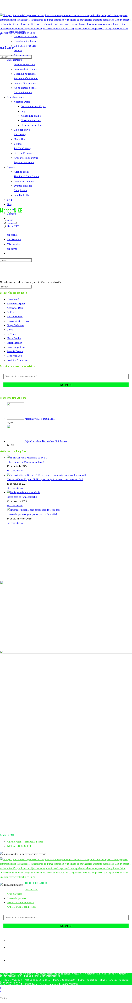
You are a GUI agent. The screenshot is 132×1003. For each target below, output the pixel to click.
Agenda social (21, 171)
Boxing (18, 143)
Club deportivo (22, 129)
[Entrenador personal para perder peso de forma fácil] (33, 510)
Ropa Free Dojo (14, 355)
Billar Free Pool (15, 316)
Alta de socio (21, 55)
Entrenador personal (24, 64)
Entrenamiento (15, 59)
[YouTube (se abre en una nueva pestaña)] (72, 7)
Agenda (11, 167)
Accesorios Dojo (15, 308)
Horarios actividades (25, 41)
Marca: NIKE (13, 226)
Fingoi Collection (15, 325)
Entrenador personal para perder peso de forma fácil (32, 514)
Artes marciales (14, 894)
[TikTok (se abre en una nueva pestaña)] (74, 7)
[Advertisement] (66, 254)
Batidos (10, 312)
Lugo (23, 111)
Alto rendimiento (23, 92)
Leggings (11, 334)
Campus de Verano (24, 181)
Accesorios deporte (16, 303)
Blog (9, 199)
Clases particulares (31, 120)
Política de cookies (87, 980)
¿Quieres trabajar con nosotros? (22, 907)
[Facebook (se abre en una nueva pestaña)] (67, 7)
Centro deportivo (16, 31)
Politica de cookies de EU (37, 980)
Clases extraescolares (32, 125)
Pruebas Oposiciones (25, 83)
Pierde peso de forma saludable (22, 497)
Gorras (10, 329)
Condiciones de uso (10, 982)
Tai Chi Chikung (22, 148)
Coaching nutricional (25, 73)
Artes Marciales (15, 97)
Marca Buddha (14, 338)
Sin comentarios (15, 470)
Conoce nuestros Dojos (33, 106)
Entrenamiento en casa (18, 321)
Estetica (18, 50)
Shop (9, 204)
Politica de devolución (64, 980)
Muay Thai (19, 139)
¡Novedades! (13, 299)
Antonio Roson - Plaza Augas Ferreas (25, 841)
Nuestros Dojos (22, 101)
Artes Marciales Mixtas (26, 157)
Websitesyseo (53, 975)
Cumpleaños (20, 190)
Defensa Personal (23, 153)
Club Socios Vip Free (25, 45)
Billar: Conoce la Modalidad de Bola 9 (25, 462)
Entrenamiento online (25, 69)
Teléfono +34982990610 (19, 846)
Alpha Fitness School (25, 87)
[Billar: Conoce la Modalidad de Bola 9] (27, 457)
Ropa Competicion (16, 347)
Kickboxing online (31, 115)
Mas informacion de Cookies (115, 980)
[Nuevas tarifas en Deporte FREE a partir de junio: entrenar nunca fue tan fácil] (46, 475)
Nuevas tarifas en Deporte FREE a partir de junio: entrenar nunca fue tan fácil (45, 479)
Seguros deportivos (24, 162)
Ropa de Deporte (15, 351)
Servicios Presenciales (17, 360)
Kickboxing (20, 134)
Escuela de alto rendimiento (20, 902)
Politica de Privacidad (11, 980)
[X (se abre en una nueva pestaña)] (64, 7)
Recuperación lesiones (26, 78)
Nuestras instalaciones (25, 36)
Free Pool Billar (22, 195)
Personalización (14, 343)
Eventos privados (23, 185)
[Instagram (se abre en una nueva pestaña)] (69, 7)
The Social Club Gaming (27, 176)
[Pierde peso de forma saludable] (23, 492)
